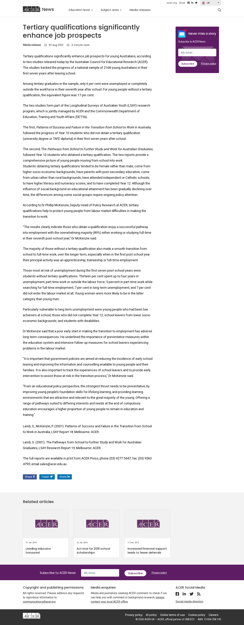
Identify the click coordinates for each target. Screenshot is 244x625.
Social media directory (189, 601)
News (48, 9)
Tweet (45, 477)
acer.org (172, 2)
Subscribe (187, 64)
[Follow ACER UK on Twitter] (196, 3)
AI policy (151, 615)
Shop (182, 2)
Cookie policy (196, 615)
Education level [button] (80, 10)
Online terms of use (172, 615)
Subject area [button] (110, 10)
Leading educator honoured (38, 551)
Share (28, 477)
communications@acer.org (39, 601)
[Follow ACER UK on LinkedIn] (192, 3)
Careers (213, 615)
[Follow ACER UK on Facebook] (189, 3)
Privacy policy (208, 63)
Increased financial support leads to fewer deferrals (147, 551)
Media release (32, 45)
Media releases (142, 10)
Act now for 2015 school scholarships (93, 551)
